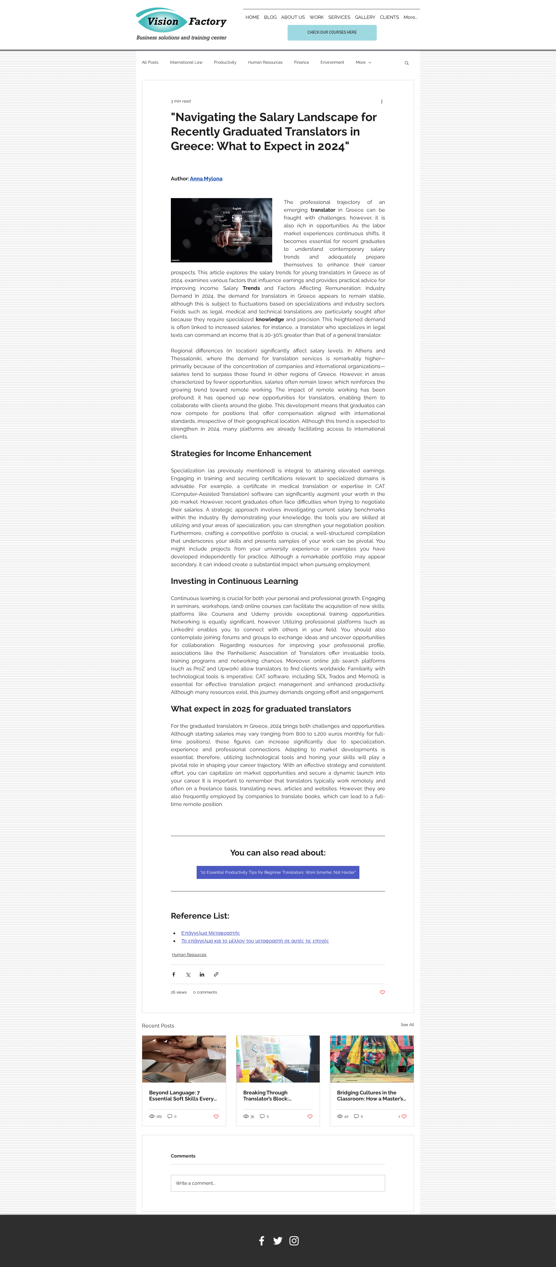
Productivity (225, 62)
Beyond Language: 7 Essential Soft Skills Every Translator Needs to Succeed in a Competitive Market (181, 1095)
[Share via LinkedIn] (202, 974)
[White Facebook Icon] (261, 1241)
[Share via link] (216, 974)
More (360, 62)
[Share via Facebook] (173, 974)
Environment (332, 62)
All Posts (150, 62)
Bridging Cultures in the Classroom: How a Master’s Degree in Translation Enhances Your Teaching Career (370, 1095)
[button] (406, 62)
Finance (301, 62)
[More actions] (381, 101)
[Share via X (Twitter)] (188, 974)
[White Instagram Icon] (294, 1241)
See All (407, 1024)
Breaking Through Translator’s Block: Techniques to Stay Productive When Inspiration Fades (266, 1095)
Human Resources (265, 62)
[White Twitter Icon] (278, 1241)
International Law (186, 62)
